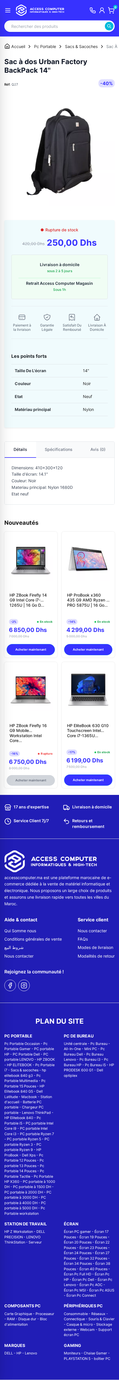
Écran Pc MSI (75, 1290)
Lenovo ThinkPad (36, 1112)
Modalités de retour (96, 956)
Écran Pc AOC (91, 1285)
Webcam (87, 1329)
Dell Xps (29, 1155)
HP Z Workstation (18, 1231)
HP (18, 1353)
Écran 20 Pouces (78, 1242)
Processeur (45, 1314)
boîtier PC (102, 1358)
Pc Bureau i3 (90, 1059)
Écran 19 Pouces (93, 1237)
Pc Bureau (98, 1043)
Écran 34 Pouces (78, 1263)
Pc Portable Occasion (22, 1043)
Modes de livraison (95, 947)
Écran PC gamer (77, 1231)
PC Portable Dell (26, 1054)
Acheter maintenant (30, 649)
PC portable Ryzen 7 (37, 1134)
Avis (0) (97, 449)
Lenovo (31, 1353)
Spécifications (58, 449)
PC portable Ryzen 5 (24, 1139)
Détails (20, 449)
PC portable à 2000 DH (23, 1192)
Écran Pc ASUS (101, 1290)
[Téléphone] (92, 10)
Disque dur (27, 1319)
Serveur (35, 1242)
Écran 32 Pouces (93, 1258)
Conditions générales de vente (33, 939)
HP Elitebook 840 (18, 1118)
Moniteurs (72, 1353)
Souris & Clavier (101, 1319)
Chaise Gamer (95, 1353)
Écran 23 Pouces (93, 1248)
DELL (8, 1353)
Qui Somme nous (20, 930)
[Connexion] (101, 10)
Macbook (29, 1097)
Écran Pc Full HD (77, 1274)
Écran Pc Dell (83, 1279)
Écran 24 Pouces (78, 1253)
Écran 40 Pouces (93, 1269)
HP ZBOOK (46, 1059)
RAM (11, 1319)
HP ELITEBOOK (19, 1065)
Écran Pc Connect (81, 1295)
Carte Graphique (18, 1314)
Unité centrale (75, 1043)
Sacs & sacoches (24, 1070)
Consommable (76, 1314)
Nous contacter (19, 956)
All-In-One (72, 1049)
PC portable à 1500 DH (32, 1187)
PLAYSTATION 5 (77, 1358)
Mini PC (90, 1049)
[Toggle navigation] (7, 10)
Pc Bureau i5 (95, 1065)
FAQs (83, 939)
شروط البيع (14, 947)
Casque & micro (79, 1324)
